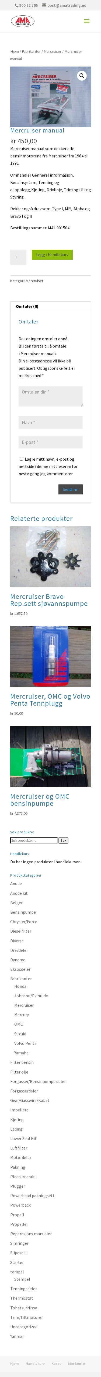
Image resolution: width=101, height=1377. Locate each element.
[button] (82, 76)
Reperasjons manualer (31, 1233)
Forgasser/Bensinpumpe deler (38, 1081)
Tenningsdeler (23, 1288)
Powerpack (20, 1205)
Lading (16, 1129)
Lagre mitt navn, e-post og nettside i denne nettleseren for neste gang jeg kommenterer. (48, 466)
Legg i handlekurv (52, 254)
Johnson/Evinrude (31, 995)
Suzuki (20, 1033)
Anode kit (19, 893)
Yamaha (21, 1052)
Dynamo (18, 959)
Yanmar (17, 1336)
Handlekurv (35, 1363)
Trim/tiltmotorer (26, 1317)
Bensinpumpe (23, 912)
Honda (20, 986)
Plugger (17, 1186)
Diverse (17, 940)
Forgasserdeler (24, 1091)
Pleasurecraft (22, 1176)
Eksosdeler (20, 969)
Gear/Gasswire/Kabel (29, 1100)
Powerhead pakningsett (32, 1195)
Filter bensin (22, 1062)
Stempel (22, 1279)
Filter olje (19, 1072)
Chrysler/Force (23, 921)
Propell (17, 1214)
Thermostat (21, 1298)
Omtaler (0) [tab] (27, 306)
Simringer (19, 1243)
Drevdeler (19, 950)
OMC (18, 1024)
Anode (16, 883)
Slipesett (18, 1252)
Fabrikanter (31, 51)
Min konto (76, 1363)
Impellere (19, 1109)
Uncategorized (23, 1326)
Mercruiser (52, 51)
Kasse (56, 1363)
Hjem (14, 51)
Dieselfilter (20, 931)
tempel (17, 1271)
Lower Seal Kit (23, 1138)
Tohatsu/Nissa (23, 1307)
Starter (17, 1262)
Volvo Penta (25, 1043)
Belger (16, 902)
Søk (63, 840)
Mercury (21, 1014)
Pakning (17, 1167)
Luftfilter (18, 1148)
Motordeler (20, 1157)
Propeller (19, 1224)
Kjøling (17, 1119)
